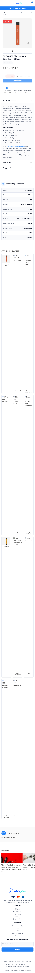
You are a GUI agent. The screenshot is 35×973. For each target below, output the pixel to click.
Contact (17, 936)
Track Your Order (17, 933)
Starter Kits (17, 916)
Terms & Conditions (25, 970)
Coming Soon (17, 919)
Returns (6, 970)
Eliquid (17, 909)
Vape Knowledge (17, 926)
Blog (17, 928)
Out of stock (17, 80)
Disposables (17, 911)
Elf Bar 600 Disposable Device (15, 146)
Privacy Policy (14, 970)
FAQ (17, 931)
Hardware (17, 914)
